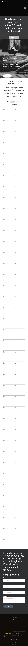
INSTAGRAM (14, 639)
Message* (5, 596)
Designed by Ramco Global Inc (19, 631)
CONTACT (14, 619)
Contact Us (7, 75)
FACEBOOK (14, 642)
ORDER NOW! (14, 37)
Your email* (6, 590)
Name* (5, 577)
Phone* (5, 584)
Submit (8, 606)
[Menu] (25, 8)
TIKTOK (14, 644)
